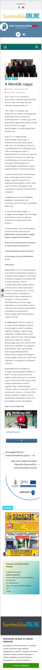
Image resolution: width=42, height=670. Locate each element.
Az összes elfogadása (21, 665)
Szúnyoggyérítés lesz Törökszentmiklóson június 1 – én (20, 454)
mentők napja (20, 93)
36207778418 (14, 588)
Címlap (8, 78)
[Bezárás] (39, 637)
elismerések (11, 93)
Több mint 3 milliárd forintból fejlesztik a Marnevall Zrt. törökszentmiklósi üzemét (24, 464)
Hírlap (15, 78)
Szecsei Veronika (22, 89)
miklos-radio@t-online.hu (20, 591)
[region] (21, 652)
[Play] (18, 34)
